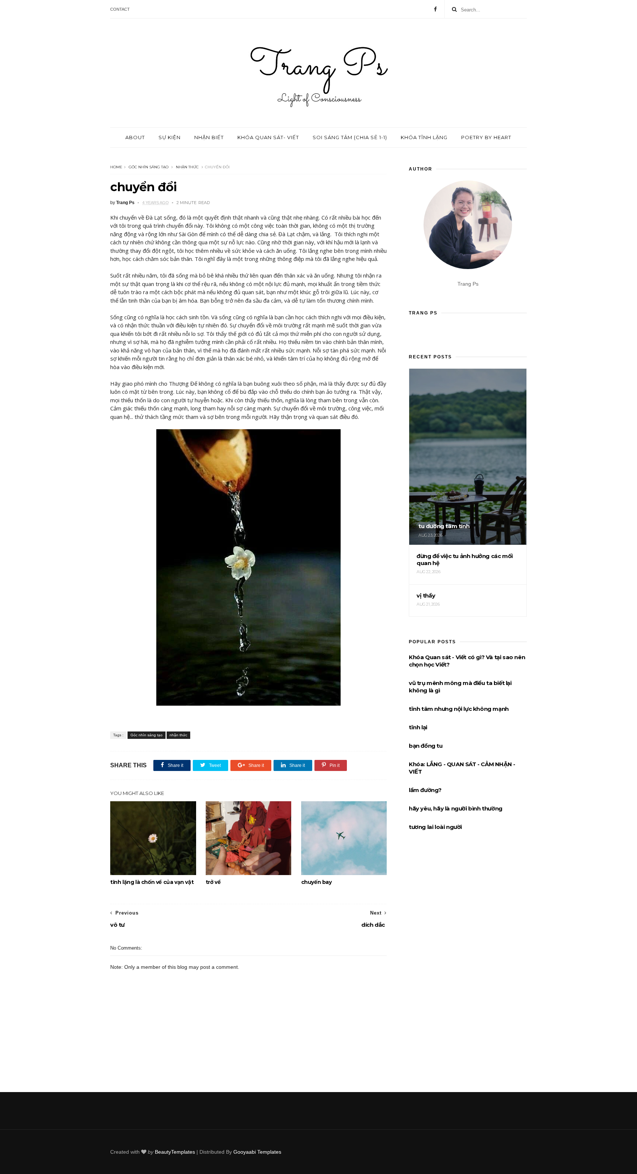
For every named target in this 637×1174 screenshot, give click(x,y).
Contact (120, 9)
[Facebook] (435, 9)
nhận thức (187, 167)
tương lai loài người (435, 826)
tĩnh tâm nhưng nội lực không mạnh (459, 708)
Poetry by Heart (486, 137)
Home (116, 167)
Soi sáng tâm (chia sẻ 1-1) (350, 137)
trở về (213, 882)
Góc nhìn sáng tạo (148, 167)
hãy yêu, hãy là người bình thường (455, 808)
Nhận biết (209, 137)
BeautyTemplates (175, 1152)
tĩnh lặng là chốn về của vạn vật (152, 882)
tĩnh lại (418, 727)
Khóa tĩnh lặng (424, 137)
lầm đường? (425, 789)
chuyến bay (316, 882)
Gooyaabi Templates (257, 1152)
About (135, 137)
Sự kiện (170, 137)
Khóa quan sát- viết (268, 137)
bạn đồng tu (426, 745)
